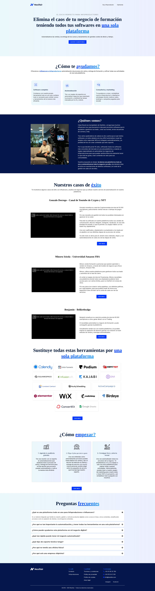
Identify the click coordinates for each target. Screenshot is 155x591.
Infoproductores (74, 574)
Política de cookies (89, 577)
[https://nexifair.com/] (36, 5)
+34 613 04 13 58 (110, 574)
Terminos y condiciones (91, 571)
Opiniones (120, 5)
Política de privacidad (90, 574)
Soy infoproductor (108, 5)
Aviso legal (87, 580)
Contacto (71, 571)
